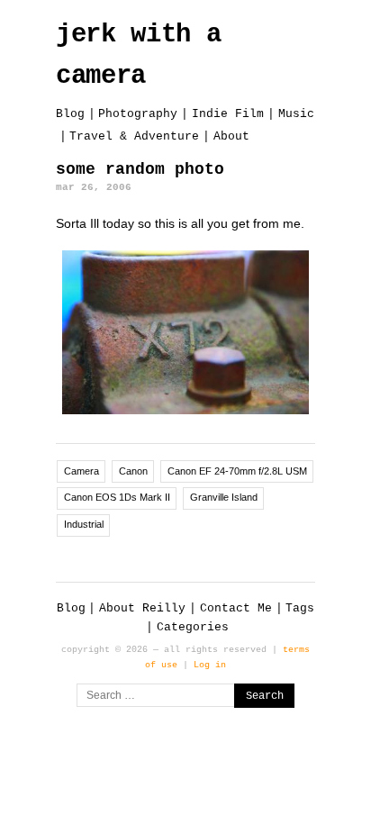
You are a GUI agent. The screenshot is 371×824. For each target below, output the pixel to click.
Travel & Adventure (134, 136)
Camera (81, 471)
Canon (133, 471)
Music (296, 114)
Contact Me (236, 608)
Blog (70, 114)
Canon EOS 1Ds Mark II (117, 497)
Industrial (84, 524)
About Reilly (142, 608)
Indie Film (228, 114)
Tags (299, 608)
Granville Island (224, 497)
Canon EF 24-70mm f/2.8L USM (237, 471)
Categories (193, 627)
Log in (210, 664)
